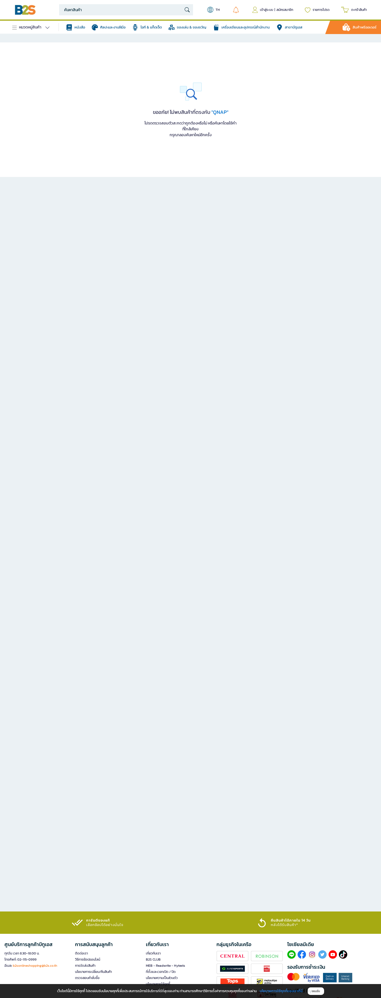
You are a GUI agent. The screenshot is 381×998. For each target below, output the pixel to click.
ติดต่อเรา (81, 953)
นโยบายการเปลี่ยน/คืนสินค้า (93, 971)
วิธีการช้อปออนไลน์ (87, 959)
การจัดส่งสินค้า (85, 965)
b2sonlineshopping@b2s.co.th (35, 965)
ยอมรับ (316, 991)
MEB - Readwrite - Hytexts (165, 965)
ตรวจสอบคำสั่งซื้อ (87, 977)
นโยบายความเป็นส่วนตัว (162, 977)
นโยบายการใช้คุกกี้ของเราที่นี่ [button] (281, 991)
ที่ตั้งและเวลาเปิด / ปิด (161, 971)
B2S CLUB (153, 959)
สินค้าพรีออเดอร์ (365, 27)
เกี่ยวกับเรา (153, 953)
